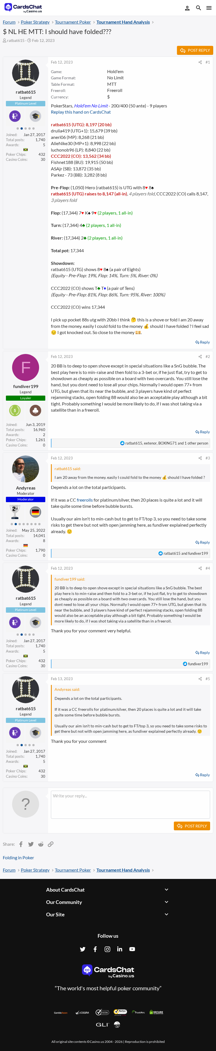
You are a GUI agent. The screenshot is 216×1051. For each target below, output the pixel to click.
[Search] (198, 8)
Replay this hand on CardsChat (81, 111)
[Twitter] (83, 949)
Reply (205, 342)
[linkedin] (120, 949)
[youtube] (132, 949)
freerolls (85, 499)
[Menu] (209, 7)
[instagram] (107, 949)
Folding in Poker (18, 857)
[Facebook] (95, 949)
